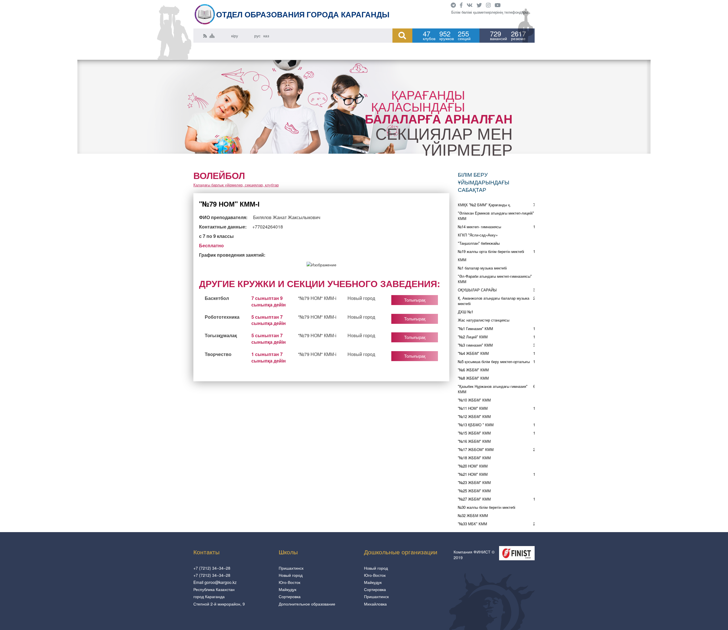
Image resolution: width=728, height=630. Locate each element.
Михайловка (375, 604)
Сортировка (290, 596)
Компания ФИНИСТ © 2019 (474, 554)
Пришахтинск (291, 568)
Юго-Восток (289, 582)
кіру (234, 35)
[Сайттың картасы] (212, 35)
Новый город (291, 575)
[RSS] (205, 35)
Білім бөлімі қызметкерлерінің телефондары (489, 12)
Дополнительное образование (307, 604)
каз (266, 35)
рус (257, 35)
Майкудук (287, 589)
